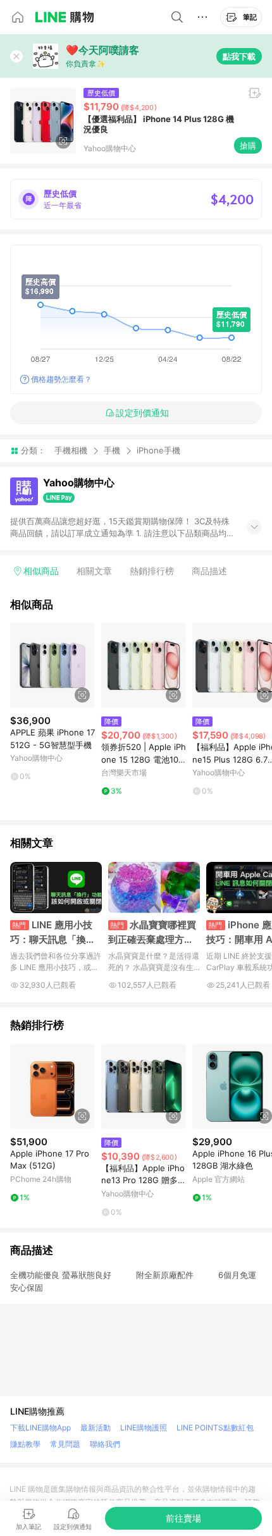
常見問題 (65, 1444)
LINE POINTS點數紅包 (215, 1427)
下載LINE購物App (40, 1427)
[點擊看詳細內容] (52, 665)
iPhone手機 (158, 450)
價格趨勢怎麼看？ (61, 379)
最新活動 (95, 1427)
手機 (112, 450)
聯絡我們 (105, 1444)
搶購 (248, 145)
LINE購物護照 (143, 1427)
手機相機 (70, 450)
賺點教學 (25, 1444)
